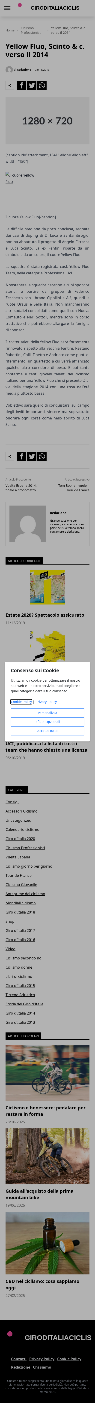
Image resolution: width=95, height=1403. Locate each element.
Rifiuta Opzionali (47, 722)
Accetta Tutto (47, 730)
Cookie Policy (21, 702)
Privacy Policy (46, 702)
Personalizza (47, 713)
